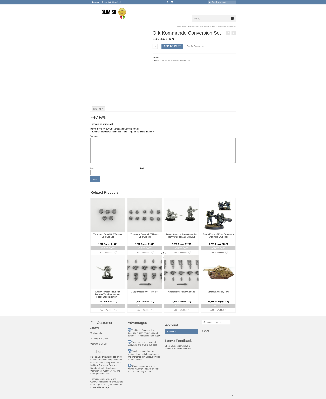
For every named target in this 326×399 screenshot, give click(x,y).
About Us (94, 328)
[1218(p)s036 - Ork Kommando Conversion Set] (119, 95)
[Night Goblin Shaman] (228, 33)
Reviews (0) (98, 109)
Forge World (175, 60)
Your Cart (112, 2)
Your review (94, 136)
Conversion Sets (165, 60)
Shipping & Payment (99, 338)
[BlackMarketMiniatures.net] (113, 13)
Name (92, 168)
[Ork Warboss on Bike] (234, 33)
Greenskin (183, 60)
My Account (171, 332)
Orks (188, 60)
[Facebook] (167, 2)
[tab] (98, 108)
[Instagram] (172, 2)
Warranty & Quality (98, 344)
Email (142, 168)
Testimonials (96, 333)
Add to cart (172, 46)
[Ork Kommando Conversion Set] (120, 59)
